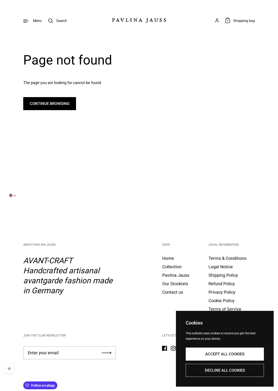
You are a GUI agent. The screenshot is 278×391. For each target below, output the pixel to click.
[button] (12, 195)
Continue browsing (50, 103)
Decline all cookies (225, 370)
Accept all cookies (225, 354)
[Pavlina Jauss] (139, 20)
